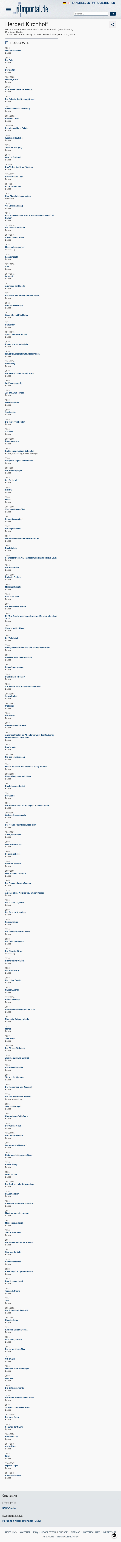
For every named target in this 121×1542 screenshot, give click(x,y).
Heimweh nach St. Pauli (15, 725)
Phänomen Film (12, 1194)
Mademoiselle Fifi (13, 51)
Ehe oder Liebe (12, 118)
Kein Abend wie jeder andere (18, 196)
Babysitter (10, 325)
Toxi (7, 1301)
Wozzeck (9, 276)
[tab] (31, 42)
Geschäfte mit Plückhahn (16, 315)
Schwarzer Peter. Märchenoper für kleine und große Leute (31, 558)
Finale (8, 1456)
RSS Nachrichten (67, 1536)
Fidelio (8, 499)
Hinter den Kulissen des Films (18, 1155)
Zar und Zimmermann (14, 393)
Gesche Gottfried (12, 157)
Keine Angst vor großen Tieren (19, 1271)
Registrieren (105, 3)
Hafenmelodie (11, 1436)
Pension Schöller (12, 854)
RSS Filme (48, 1536)
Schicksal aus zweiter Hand (17, 1407)
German (64, 3)
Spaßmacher (11, 412)
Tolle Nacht (10, 1038)
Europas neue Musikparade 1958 (20, 1009)
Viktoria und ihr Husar (15, 628)
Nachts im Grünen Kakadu (17, 1019)
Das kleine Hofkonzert (15, 677)
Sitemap (75, 1532)
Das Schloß (10, 747)
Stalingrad (9, 706)
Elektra (8, 490)
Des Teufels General (14, 1135)
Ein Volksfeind (11, 638)
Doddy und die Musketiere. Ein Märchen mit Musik (27, 648)
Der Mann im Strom (14, 951)
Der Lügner (10, 796)
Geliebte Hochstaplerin (15, 815)
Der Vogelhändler (13, 529)
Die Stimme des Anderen (16, 1310)
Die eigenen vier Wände (15, 606)
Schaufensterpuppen (14, 667)
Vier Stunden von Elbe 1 (15, 509)
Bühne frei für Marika (14, 961)
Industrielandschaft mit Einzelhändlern (22, 354)
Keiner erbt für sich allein (16, 344)
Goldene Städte (12, 402)
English (68, 3)
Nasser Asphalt (12, 990)
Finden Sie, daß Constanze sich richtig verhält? (26, 766)
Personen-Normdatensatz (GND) (21, 1521)
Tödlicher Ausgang (13, 147)
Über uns (11, 1532)
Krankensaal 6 (11, 257)
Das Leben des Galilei (15, 786)
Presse (63, 1532)
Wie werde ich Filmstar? (16, 1145)
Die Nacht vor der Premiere (17, 932)
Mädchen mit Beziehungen (17, 1369)
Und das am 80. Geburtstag (17, 109)
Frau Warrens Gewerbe (15, 873)
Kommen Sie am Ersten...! (17, 1330)
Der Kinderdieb (12, 568)
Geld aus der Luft (12, 1252)
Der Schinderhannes (14, 941)
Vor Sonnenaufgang (14, 206)
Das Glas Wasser (13, 864)
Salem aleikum (11, 922)
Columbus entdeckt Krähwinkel (19, 1204)
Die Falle (9, 60)
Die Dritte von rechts (14, 1388)
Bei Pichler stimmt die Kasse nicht (20, 825)
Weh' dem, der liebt (13, 1339)
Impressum (109, 1532)
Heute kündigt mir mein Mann (18, 776)
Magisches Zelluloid (14, 1223)
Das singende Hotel (14, 1281)
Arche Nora (10, 1446)
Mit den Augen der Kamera (17, 1213)
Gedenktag (10, 364)
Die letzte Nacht (12, 1417)
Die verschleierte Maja (15, 1349)
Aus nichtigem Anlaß (14, 237)
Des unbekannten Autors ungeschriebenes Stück (27, 805)
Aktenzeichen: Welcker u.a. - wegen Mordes (24, 893)
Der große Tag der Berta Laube (19, 461)
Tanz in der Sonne (13, 1233)
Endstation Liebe (12, 1000)
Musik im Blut (11, 1174)
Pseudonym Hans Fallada (16, 128)
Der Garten (10, 70)
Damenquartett (12, 441)
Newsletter (48, 1532)
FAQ (35, 1532)
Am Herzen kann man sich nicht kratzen (23, 687)
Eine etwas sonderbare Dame (18, 89)
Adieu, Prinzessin (13, 835)
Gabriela (9, 1378)
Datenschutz (91, 1532)
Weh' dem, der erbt (13, 383)
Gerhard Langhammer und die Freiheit (22, 538)
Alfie (7, 266)
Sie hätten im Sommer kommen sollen (22, 296)
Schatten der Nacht (14, 1427)
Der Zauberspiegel (13, 470)
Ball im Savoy (11, 1165)
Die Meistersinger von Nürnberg (19, 373)
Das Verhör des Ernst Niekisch (19, 167)
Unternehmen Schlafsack (16, 1116)
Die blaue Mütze (12, 970)
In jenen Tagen (11, 1466)
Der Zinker (10, 716)
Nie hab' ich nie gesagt (15, 757)
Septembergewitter (13, 519)
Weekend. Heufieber (14, 138)
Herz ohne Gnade (13, 980)
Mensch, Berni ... (12, 80)
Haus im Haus (11, 1320)
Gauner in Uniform (13, 844)
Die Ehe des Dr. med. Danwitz (18, 1097)
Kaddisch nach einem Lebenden (19, 451)
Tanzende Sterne (12, 1291)
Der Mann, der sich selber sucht (19, 1398)
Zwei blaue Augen (13, 1106)
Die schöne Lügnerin (14, 902)
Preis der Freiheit (13, 577)
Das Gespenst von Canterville (18, 657)
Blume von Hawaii (13, 1262)
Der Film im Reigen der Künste (19, 1242)
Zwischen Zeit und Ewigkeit (17, 1058)
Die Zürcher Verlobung (15, 1048)
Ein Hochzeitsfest (13, 186)
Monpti (8, 1029)
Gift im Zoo (10, 1359)
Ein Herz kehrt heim (14, 1068)
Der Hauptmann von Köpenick (18, 1087)
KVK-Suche (9, 1508)
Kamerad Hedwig (13, 1475)
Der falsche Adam (13, 1126)
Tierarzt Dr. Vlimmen (14, 1077)
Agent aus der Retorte (15, 286)
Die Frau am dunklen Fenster (18, 883)
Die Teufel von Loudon (15, 422)
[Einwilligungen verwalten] (114, 1535)
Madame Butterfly (13, 587)
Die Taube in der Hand (15, 228)
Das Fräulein (11, 548)
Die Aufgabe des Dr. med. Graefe (20, 99)
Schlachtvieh (11, 696)
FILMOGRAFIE (19, 42)
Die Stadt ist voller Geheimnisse (19, 1184)
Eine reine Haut (12, 597)
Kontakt (25, 1532)
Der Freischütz (11, 480)
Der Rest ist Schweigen (15, 912)
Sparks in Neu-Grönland (16, 334)
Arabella (9, 432)
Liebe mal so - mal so (14, 247)
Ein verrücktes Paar (14, 177)
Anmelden (82, 3)
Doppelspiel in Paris (14, 305)
